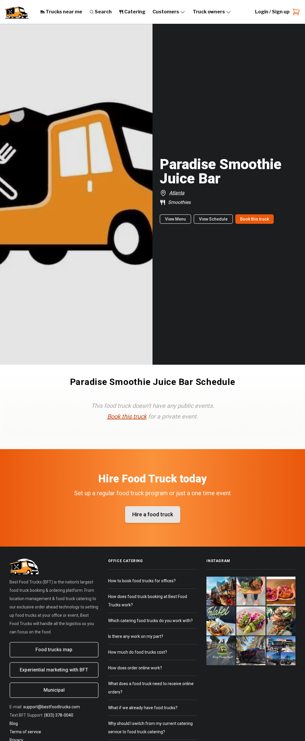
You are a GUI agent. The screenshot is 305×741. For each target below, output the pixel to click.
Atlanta (176, 193)
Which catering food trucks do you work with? (150, 620)
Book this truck (254, 219)
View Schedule (213, 219)
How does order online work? (135, 668)
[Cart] (295, 12)
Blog (14, 723)
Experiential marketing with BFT (54, 670)
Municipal (54, 690)
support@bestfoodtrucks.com (51, 706)
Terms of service (25, 731)
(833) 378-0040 (58, 715)
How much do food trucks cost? (137, 652)
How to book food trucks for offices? (142, 580)
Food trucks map (53, 649)
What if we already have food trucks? (143, 707)
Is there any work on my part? (135, 636)
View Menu (175, 219)
